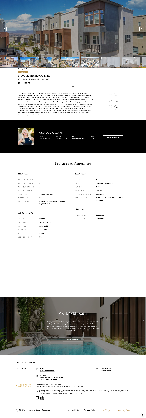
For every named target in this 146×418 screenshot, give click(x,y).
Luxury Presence (43, 410)
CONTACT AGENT (113, 138)
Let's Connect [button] (73, 339)
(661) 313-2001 (61, 138)
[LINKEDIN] (114, 410)
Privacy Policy (90, 410)
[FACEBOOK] (105, 410)
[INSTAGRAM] (109, 410)
